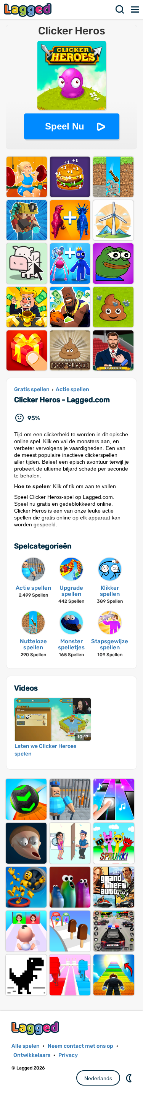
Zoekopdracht (120, 9)
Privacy (68, 1055)
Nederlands (98, 1078)
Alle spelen (25, 1046)
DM (129, 1078)
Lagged (28, 9)
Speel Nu (64, 126)
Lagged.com (36, 1028)
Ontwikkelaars (31, 1055)
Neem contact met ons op (80, 1046)
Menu (135, 9)
